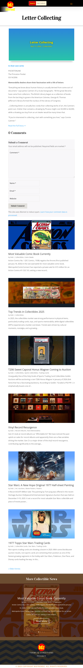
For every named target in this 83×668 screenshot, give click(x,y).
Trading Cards (44, 373)
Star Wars (31, 546)
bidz (12, 257)
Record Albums (20, 431)
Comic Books (29, 257)
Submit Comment (18, 206)
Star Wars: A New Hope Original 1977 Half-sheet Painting (41, 485)
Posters (39, 488)
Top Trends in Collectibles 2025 (26, 311)
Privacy (41, 656)
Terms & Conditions (41, 653)
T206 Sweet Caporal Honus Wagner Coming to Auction (39, 369)
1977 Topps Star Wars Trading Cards (29, 543)
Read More (41, 625)
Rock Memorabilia (33, 431)
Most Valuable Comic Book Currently (29, 254)
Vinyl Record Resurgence (22, 427)
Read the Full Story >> (17, 126)
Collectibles (47, 46)
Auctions (21, 488)
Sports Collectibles (31, 373)
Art (16, 488)
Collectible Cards (21, 546)
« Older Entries (14, 569)
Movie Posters (31, 488)
